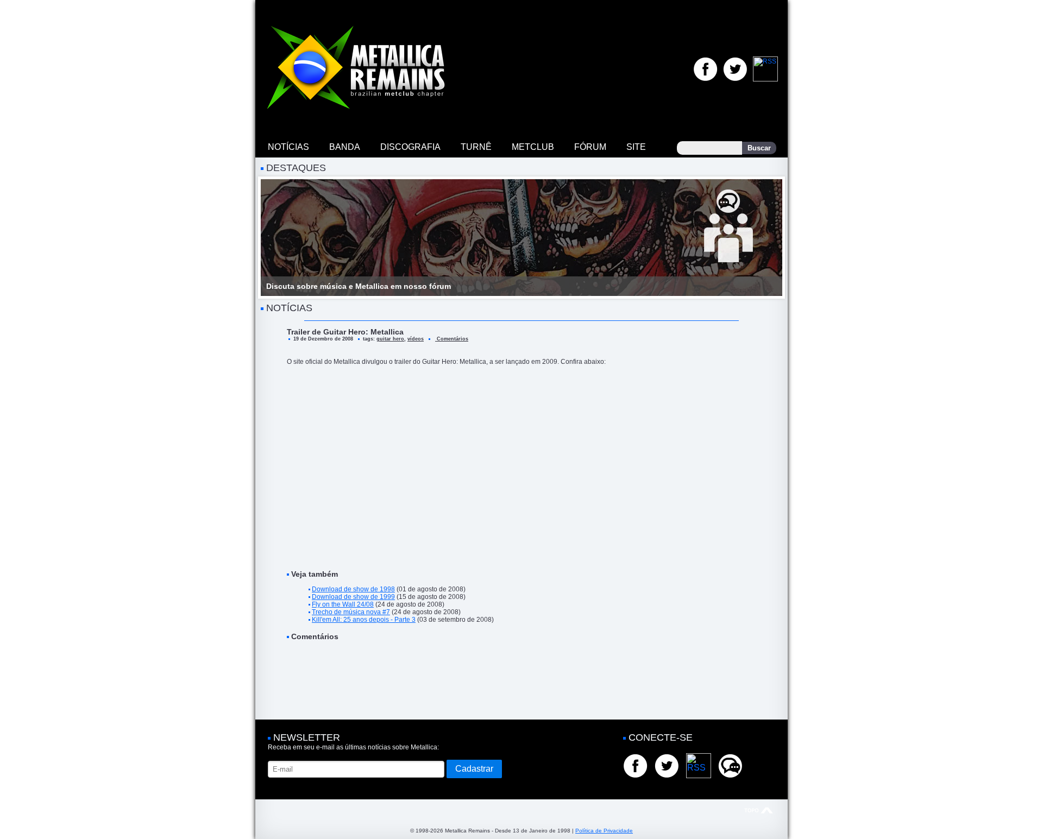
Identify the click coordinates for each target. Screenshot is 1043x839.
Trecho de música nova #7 (351, 612)
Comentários (451, 339)
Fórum (590, 147)
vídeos (415, 339)
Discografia (410, 147)
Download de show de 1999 (353, 597)
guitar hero (390, 339)
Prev (275, 238)
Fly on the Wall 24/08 (343, 604)
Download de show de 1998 (353, 589)
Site (636, 147)
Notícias (288, 147)
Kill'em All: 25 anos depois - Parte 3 (364, 619)
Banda (344, 147)
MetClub (533, 147)
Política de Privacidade (604, 831)
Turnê (476, 147)
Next (768, 238)
